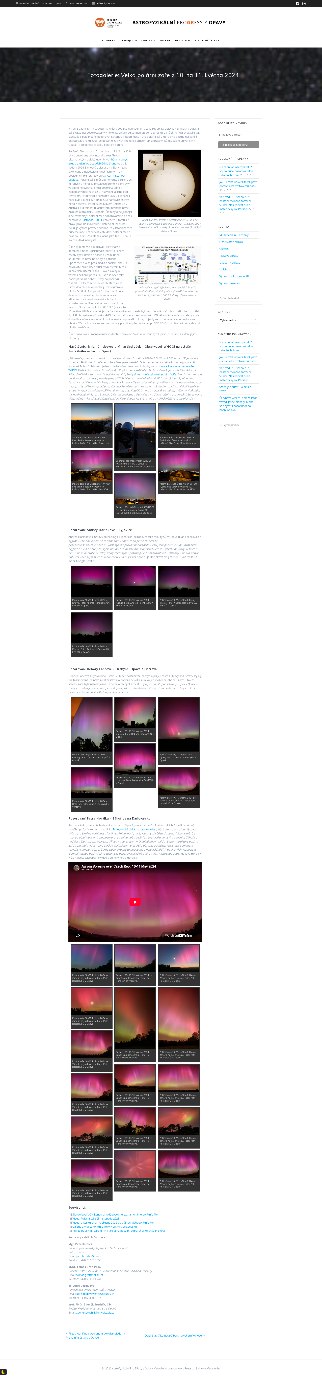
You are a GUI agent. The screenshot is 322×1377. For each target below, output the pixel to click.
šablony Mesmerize (208, 1368)
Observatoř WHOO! (231, 242)
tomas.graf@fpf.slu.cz (89, 1275)
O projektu (129, 40)
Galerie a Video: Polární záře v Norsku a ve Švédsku (104, 1226)
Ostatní (224, 249)
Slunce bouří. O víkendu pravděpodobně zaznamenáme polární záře (115, 1214)
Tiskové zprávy (228, 256)
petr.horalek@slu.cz (88, 1256)
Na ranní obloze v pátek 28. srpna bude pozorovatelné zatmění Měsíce (236, 171)
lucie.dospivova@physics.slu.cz (95, 1294)
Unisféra (224, 269)
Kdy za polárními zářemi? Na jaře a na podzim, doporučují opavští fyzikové (119, 1230)
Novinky (107, 40)
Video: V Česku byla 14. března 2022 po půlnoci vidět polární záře (113, 1222)
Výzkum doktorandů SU (234, 276)
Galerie (165, 40)
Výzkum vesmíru (229, 283)
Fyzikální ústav (206, 40)
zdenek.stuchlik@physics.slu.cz (95, 1312)
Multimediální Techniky (234, 235)
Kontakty (148, 40)
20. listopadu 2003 (90, 220)
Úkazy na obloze (229, 262)
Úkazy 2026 (183, 40)
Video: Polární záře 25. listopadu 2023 (95, 1218)
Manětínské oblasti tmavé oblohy (134, 829)
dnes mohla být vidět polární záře (155, 374)
